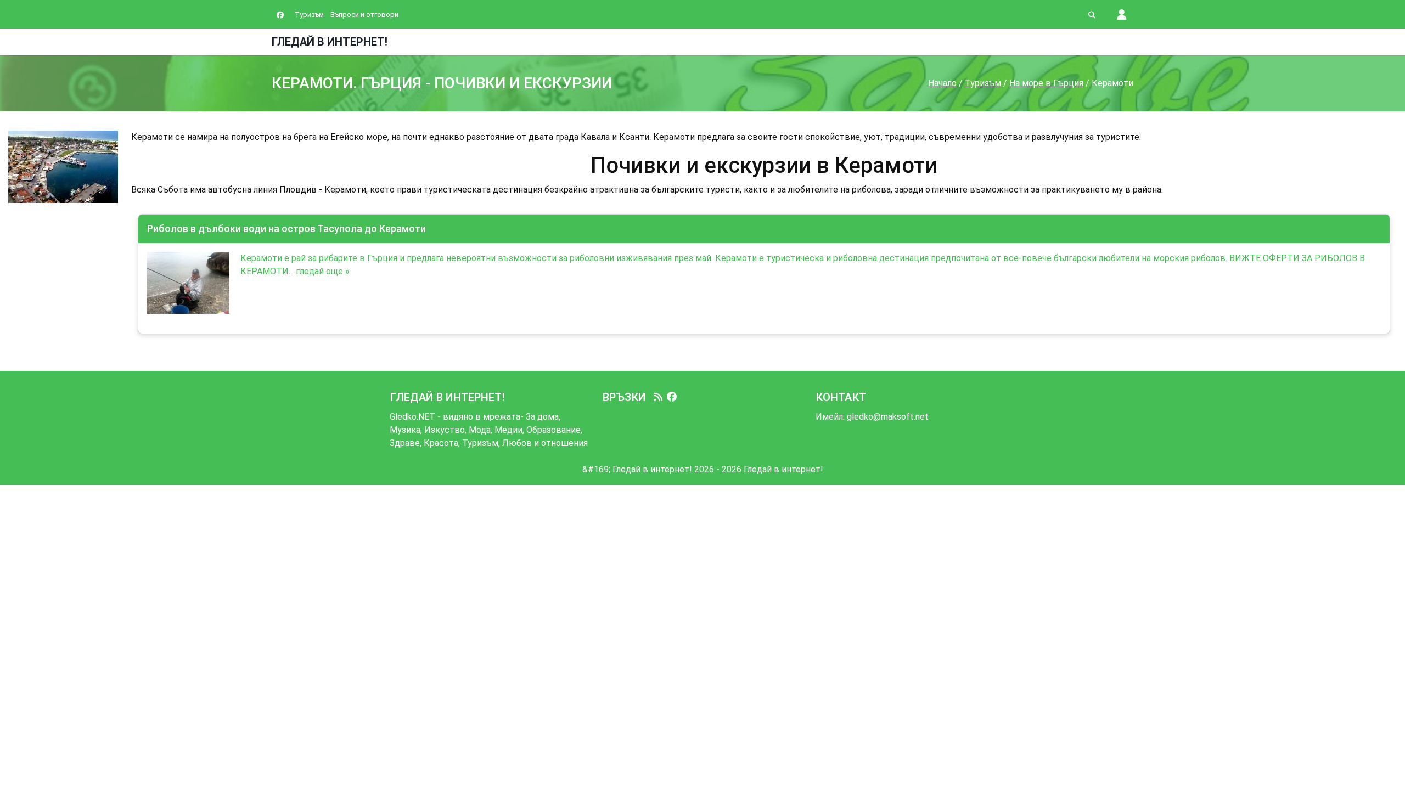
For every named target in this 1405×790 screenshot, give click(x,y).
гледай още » (323, 271)
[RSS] (658, 397)
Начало (942, 83)
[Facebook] (672, 397)
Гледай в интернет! (329, 41)
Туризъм (309, 14)
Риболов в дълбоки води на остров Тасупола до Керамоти (286, 228)
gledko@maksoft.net (888, 416)
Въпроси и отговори (364, 14)
